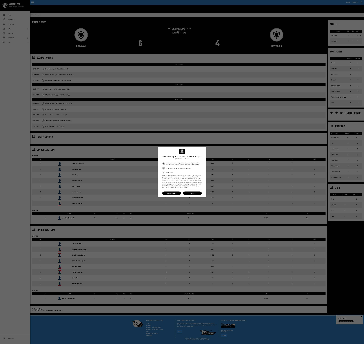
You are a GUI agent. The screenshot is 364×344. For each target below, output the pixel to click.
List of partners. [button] (197, 180)
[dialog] (182, 172)
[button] (182, 172)
